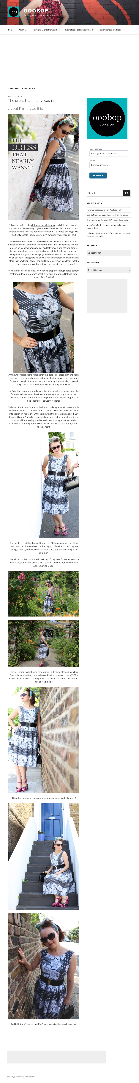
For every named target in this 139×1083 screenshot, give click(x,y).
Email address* (95, 149)
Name (92, 160)
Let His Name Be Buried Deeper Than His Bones (107, 215)
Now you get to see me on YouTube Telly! (104, 210)
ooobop (36, 11)
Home (10, 30)
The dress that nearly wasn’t (31, 100)
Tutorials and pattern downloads (79, 30)
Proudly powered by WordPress (21, 1076)
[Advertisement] (69, 55)
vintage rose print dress (43, 225)
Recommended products (110, 30)
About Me (23, 30)
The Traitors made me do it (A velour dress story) (108, 220)
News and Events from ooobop (46, 30)
